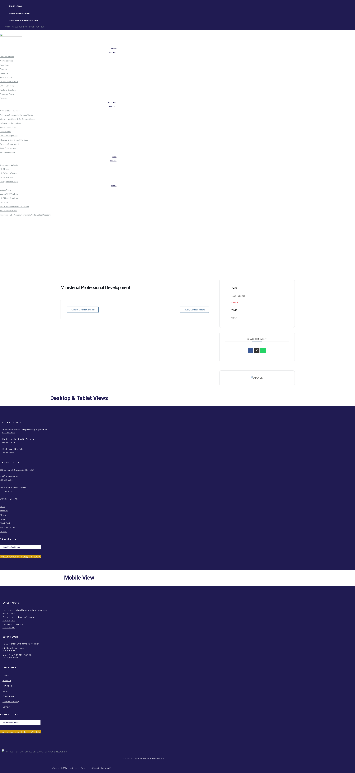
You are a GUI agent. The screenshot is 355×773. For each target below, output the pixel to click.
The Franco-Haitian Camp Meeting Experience (24, 429)
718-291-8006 (6, 480)
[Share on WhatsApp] (263, 350)
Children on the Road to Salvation (18, 439)
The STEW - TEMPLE (12, 449)
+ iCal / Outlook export (194, 309)
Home (93, 244)
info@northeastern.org (9, 476)
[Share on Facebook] (250, 350)
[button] (82, 603)
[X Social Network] (256, 350)
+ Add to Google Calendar (83, 309)
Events (94, 252)
